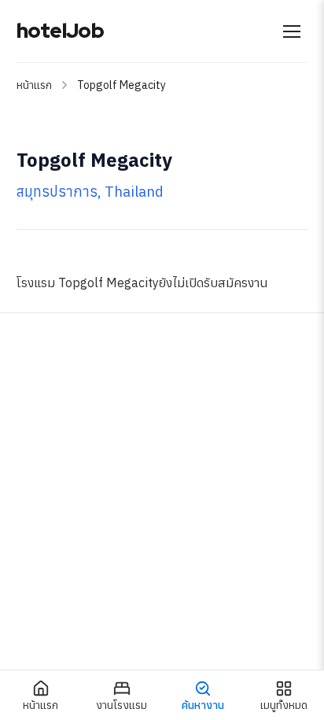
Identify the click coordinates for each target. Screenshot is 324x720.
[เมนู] (291, 31)
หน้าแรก (34, 85)
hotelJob (60, 30)
